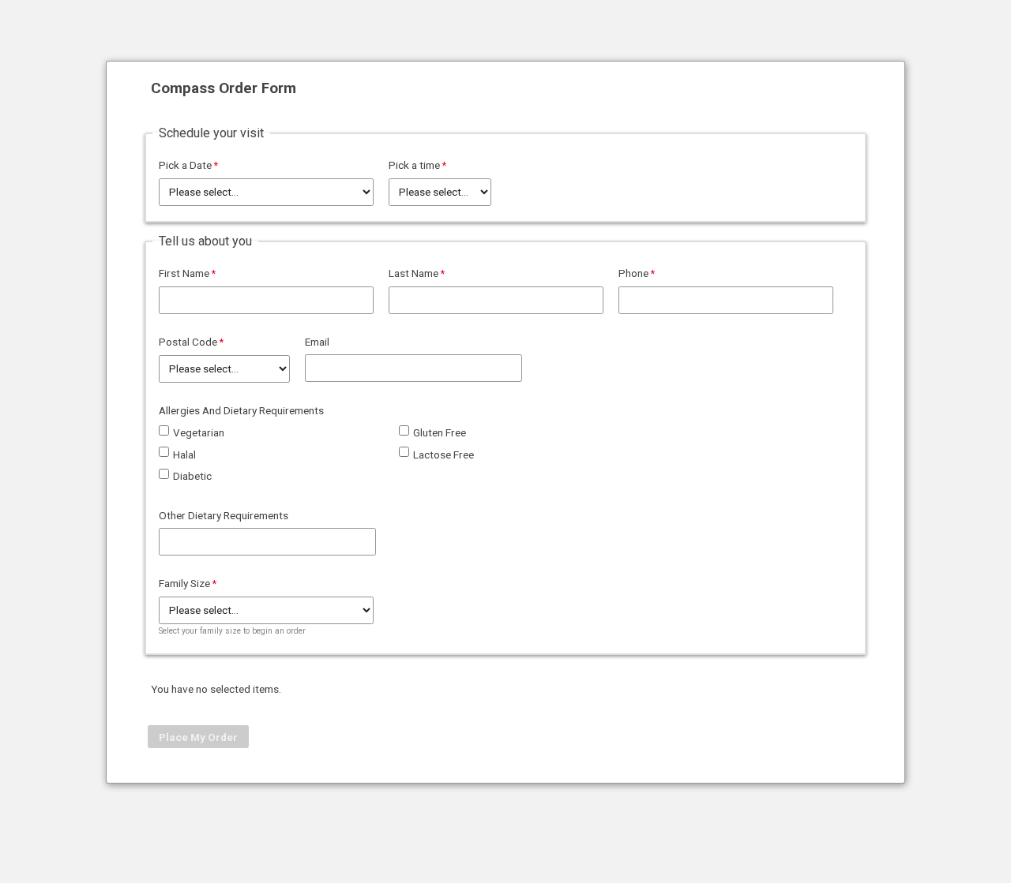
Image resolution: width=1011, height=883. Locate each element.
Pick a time (414, 165)
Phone (633, 273)
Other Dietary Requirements (223, 515)
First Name (184, 273)
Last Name (413, 273)
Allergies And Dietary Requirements (241, 410)
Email (317, 341)
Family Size (184, 583)
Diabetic (192, 476)
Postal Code (188, 341)
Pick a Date (185, 165)
